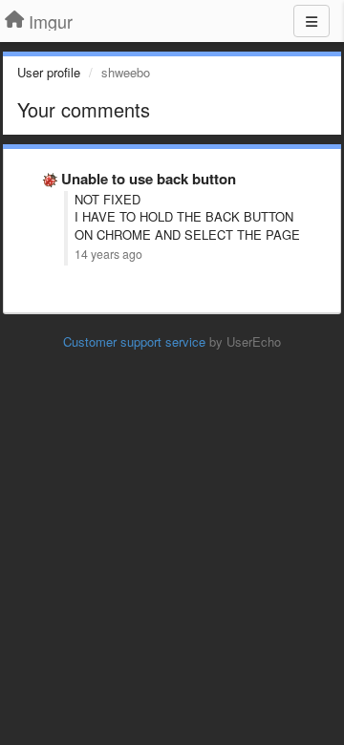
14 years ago (108, 254)
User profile (48, 72)
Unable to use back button (148, 178)
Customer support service (134, 341)
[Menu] (311, 21)
